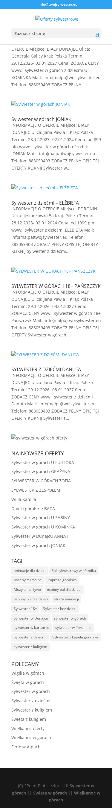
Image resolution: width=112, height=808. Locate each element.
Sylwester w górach (30, 691)
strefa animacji (66, 599)
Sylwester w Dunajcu (31, 618)
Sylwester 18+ (25, 608)
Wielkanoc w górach (31, 737)
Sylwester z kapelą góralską (75, 637)
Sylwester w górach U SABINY (40, 517)
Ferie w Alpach (26, 747)
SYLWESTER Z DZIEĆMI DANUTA (46, 369)
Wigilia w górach (27, 673)
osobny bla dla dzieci (31, 599)
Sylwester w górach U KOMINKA (43, 527)
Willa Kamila (23, 499)
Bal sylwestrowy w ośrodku (73, 570)
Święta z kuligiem (28, 719)
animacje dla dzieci (29, 570)
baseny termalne (28, 579)
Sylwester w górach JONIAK (41, 119)
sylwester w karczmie (31, 627)
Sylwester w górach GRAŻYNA (40, 471)
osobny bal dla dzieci (64, 589)
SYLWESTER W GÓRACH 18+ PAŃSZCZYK (56, 286)
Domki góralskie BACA (33, 508)
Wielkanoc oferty (28, 728)
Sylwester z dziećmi (30, 637)
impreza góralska (62, 579)
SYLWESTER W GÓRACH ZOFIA (41, 481)
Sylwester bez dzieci (59, 608)
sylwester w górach (70, 618)
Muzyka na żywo (27, 589)
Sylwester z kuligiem (31, 710)
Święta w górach (27, 682)
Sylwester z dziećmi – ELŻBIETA (45, 203)
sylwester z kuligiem (30, 646)
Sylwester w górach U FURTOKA (42, 462)
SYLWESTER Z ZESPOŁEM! (36, 490)
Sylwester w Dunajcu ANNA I (39, 536)
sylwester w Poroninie (73, 627)
